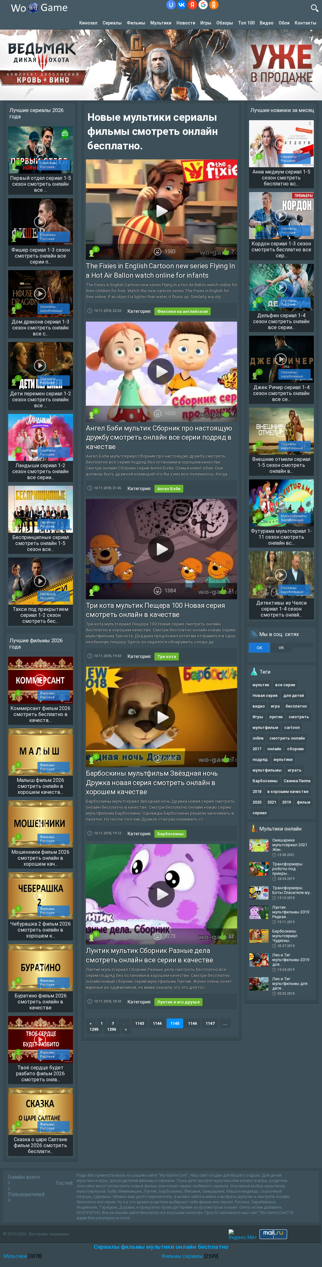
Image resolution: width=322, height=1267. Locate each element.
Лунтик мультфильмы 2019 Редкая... (290, 912)
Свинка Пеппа (297, 780)
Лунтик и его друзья (178, 1001)
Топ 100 (246, 22)
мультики (283, 759)
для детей (293, 695)
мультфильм (265, 727)
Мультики (160, 22)
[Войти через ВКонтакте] (181, 4)
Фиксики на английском (182, 311)
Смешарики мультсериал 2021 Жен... (289, 845)
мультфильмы (267, 770)
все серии (285, 684)
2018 (257, 791)
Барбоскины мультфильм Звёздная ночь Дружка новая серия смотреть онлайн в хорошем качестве (152, 782)
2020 (257, 802)
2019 (286, 802)
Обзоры (224, 22)
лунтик (276, 716)
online (258, 738)
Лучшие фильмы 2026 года (36, 643)
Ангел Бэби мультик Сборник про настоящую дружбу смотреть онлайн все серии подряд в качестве (159, 437)
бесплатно (296, 706)
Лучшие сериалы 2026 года (36, 113)
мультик (261, 684)
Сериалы (112, 22)
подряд (260, 759)
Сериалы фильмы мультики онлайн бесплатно (161, 1246)
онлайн (274, 748)
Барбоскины (170, 833)
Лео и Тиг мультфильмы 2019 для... (290, 960)
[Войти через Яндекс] (192, 4)
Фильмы (136, 22)
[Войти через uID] (171, 4)
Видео (267, 22)
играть (295, 770)
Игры (205, 22)
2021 (271, 802)
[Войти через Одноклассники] (214, 4)
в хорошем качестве (287, 791)
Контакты (305, 22)
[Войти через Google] (203, 4)
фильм (303, 802)
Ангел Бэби (168, 488)
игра (275, 706)
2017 (257, 748)
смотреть (299, 716)
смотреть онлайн (287, 738)
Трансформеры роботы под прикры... (287, 869)
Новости (185, 22)
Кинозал (88, 22)
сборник (295, 748)
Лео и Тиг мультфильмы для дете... (290, 983)
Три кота (166, 656)
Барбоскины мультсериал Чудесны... (284, 936)
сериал (260, 812)
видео (259, 706)
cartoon (292, 727)
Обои (284, 22)
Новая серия (265, 695)
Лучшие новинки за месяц (282, 110)
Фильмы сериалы (182, 1256)
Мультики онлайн (280, 829)
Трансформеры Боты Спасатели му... (292, 890)
